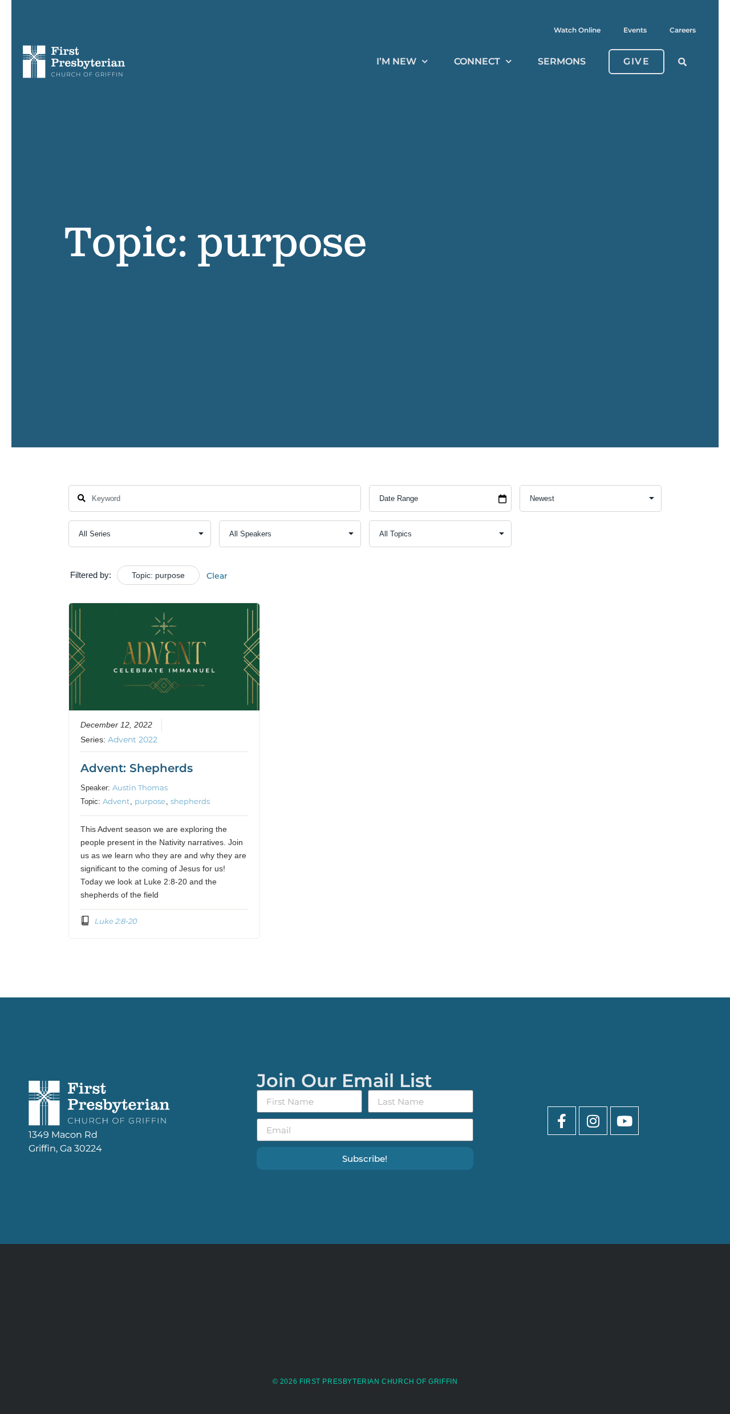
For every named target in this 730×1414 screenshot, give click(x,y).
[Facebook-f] (562, 1120)
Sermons (562, 61)
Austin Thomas (140, 787)
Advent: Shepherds (136, 768)
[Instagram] (593, 1120)
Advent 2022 (132, 739)
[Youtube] (624, 1120)
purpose (150, 801)
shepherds (190, 801)
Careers (683, 30)
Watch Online (577, 30)
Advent (116, 801)
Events (635, 30)
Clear (217, 576)
